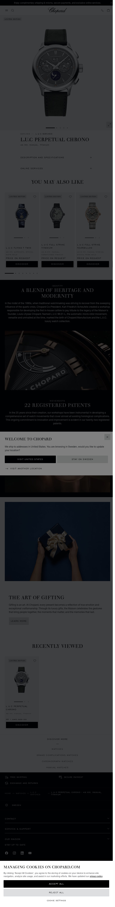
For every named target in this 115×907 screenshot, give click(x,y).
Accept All (56, 884)
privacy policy (96, 876)
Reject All (56, 892)
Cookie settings (56, 900)
